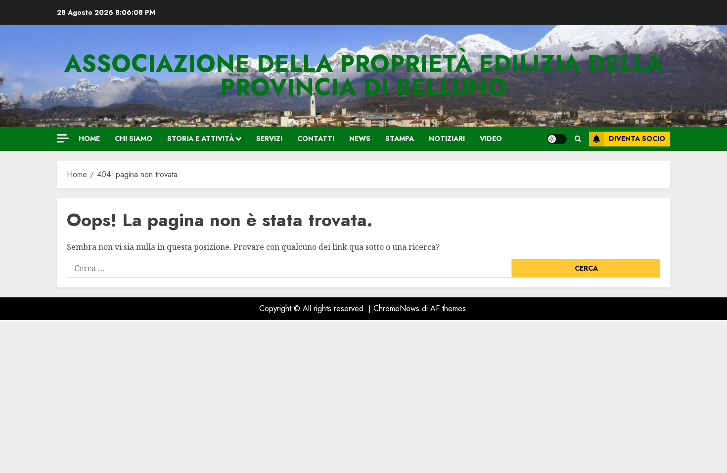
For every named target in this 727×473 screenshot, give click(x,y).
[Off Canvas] (63, 138)
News (359, 138)
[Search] (578, 139)
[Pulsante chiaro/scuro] (557, 139)
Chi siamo (133, 138)
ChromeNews (396, 308)
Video (491, 138)
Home (89, 138)
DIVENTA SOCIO (637, 138)
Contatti (315, 138)
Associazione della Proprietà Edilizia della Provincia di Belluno (363, 75)
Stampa (399, 138)
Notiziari (447, 138)
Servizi (269, 138)
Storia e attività (200, 138)
